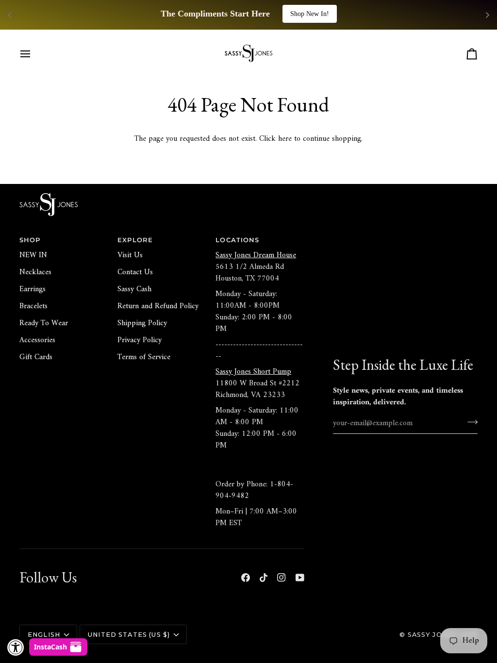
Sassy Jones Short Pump (253, 372)
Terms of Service (143, 357)
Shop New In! (309, 13)
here (285, 139)
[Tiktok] (263, 577)
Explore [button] (135, 240)
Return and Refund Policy (158, 306)
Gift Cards (35, 357)
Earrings (32, 289)
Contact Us (135, 272)
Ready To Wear (43, 323)
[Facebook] (245, 577)
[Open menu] (34, 54)
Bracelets (33, 306)
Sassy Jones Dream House (255, 255)
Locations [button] (237, 240)
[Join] (470, 422)
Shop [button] (30, 240)
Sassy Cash (134, 289)
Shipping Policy (142, 323)
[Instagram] (281, 577)
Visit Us (130, 255)
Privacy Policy (139, 340)
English (44, 634)
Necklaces (35, 272)
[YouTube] (300, 577)
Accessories (37, 340)
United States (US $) (129, 634)
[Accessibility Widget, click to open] (16, 647)
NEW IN (33, 255)
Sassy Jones (432, 634)
